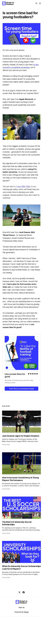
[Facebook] (24, 592)
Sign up (21, 607)
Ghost (26, 612)
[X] (19, 592)
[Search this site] (36, 3)
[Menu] (40, 3)
